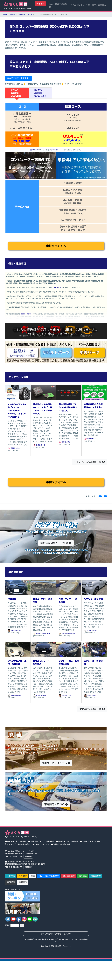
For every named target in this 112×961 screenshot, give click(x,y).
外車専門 (40, 4)
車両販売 (11, 882)
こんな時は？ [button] (77, 5)
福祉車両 (83, 876)
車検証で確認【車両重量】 (18, 78)
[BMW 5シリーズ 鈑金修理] (43, 649)
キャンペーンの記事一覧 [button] (88, 462)
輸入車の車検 (69, 876)
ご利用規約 (21, 841)
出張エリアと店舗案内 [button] (96, 5)
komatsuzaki (45, 633)
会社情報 (10, 841)
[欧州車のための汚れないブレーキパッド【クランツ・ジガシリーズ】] (43, 393)
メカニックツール (42, 844)
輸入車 (30, 14)
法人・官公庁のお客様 (58, 5)
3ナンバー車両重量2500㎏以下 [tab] (17, 93)
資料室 (56, 844)
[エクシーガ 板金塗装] (94, 649)
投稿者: (12, 448)
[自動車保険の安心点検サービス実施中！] (94, 393)
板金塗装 (23, 876)
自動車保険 (49, 841)
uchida (68, 695)
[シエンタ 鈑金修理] (94, 588)
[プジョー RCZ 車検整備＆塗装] (68, 649)
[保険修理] (18, 588)
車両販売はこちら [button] (54, 804)
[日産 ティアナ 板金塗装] (68, 588)
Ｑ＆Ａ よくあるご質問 (91, 841)
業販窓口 (23, 882)
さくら (17, 448)
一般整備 (11, 876)
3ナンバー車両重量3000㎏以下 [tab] (40, 93)
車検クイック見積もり (17, 14)
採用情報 (66, 844)
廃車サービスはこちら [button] (55, 763)
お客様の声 (73, 841)
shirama (18, 630)
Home (4, 14)
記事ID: (7, 925)
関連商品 (61, 841)
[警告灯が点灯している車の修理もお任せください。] (68, 393)
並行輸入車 (34, 150)
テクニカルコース (57, 150)
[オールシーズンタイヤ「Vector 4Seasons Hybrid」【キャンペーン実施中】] (18, 393)
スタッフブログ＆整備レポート (18, 844)
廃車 (33, 876)
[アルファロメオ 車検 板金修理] (18, 649)
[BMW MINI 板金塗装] (43, 588)
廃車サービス (35, 841)
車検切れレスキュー (50, 939)
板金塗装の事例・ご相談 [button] (54, 543)
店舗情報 (28, 856)
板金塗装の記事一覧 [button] (90, 709)
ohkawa (94, 630)
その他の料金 (58, 287)
